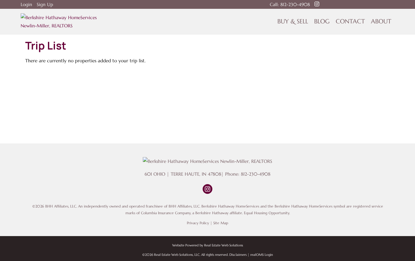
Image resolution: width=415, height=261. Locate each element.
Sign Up (45, 4)
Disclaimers (238, 254)
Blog (322, 21)
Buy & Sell (292, 21)
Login (26, 4)
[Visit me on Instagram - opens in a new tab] (316, 4)
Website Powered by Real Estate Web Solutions (207, 245)
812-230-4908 (295, 4)
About (381, 21)
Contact (350, 21)
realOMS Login (261, 254)
